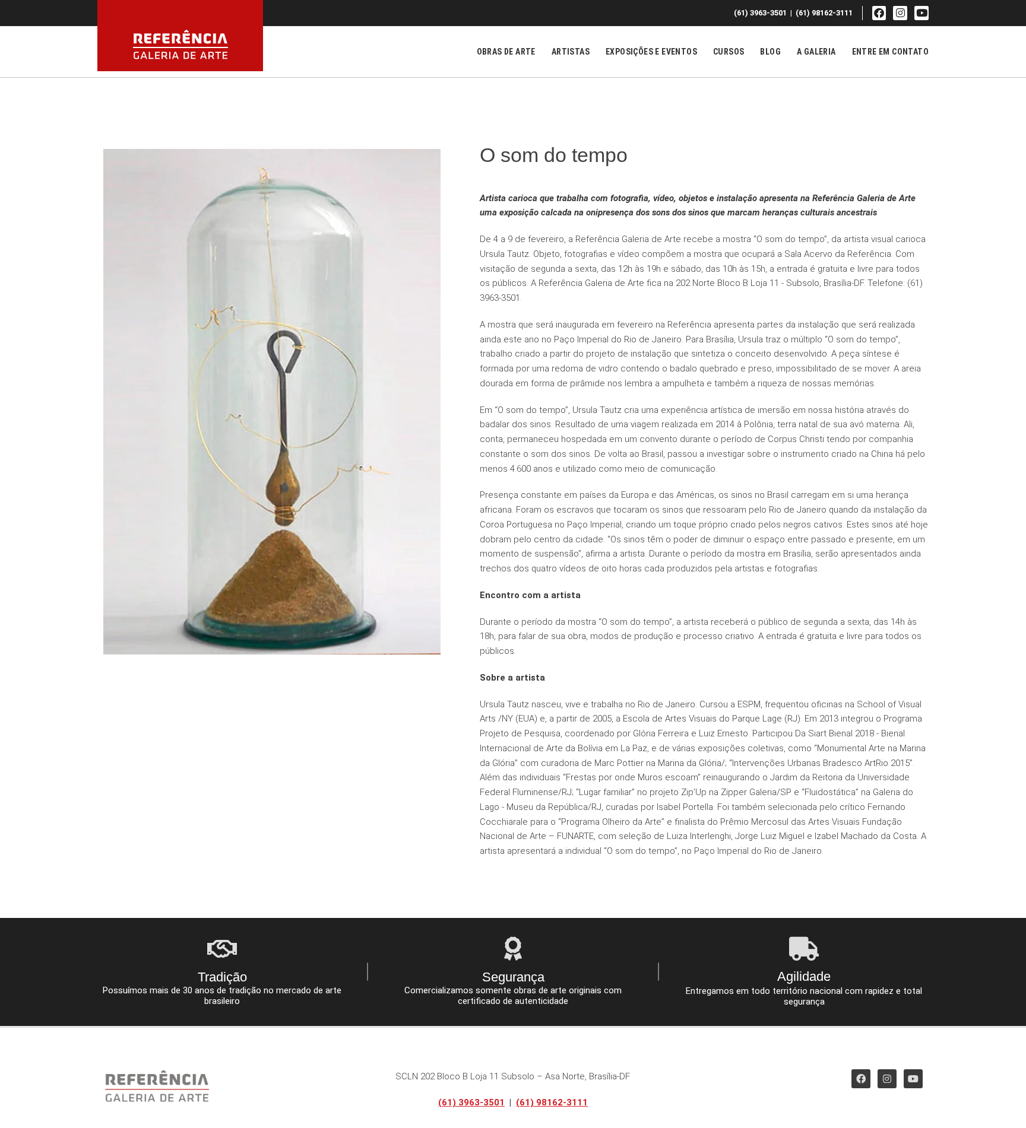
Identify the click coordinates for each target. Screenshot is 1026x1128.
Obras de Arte (506, 51)
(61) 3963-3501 (471, 1102)
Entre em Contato (890, 51)
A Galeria (816, 51)
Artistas (571, 51)
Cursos (728, 51)
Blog (770, 51)
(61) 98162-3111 (552, 1102)
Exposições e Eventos (651, 51)
